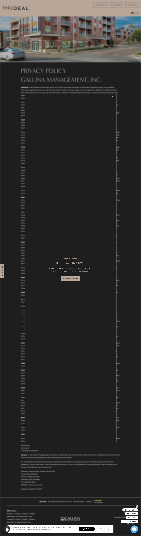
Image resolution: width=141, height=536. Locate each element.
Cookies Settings (103, 529)
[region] (60, 529)
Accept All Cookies (87, 529)
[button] (70, 278)
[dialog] (70, 268)
